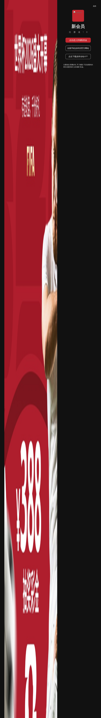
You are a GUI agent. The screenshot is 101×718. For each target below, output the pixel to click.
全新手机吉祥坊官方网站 (78, 48)
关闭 (94, 6)
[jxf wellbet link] (30, 359)
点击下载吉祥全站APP (78, 56)
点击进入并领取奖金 (78, 40)
